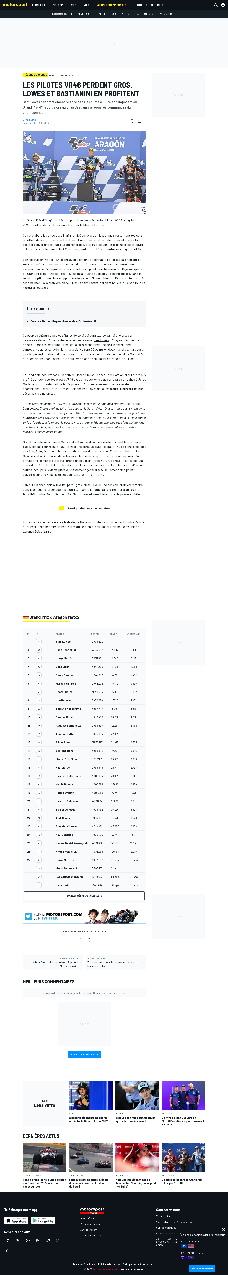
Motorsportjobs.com (91, 1223)
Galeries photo (144, 13)
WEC (86, 5)
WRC (73, 5)
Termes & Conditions (84, 1264)
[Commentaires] (140, 121)
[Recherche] (215, 5)
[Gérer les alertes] (89, 939)
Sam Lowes (101, 340)
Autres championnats (111, 5)
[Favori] (131, 121)
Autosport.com (88, 1229)
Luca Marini (63, 235)
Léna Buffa (29, 120)
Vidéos (125, 13)
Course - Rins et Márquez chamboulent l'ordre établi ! (63, 321)
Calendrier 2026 (107, 13)
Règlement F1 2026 (81, 13)
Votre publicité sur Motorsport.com (175, 1221)
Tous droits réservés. (131, 1269)
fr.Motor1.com (87, 1218)
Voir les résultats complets (84, 895)
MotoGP (58, 5)
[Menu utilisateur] (223, 5)
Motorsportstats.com (92, 1235)
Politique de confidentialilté (137, 1264)
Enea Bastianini (116, 375)
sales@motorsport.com (169, 1233)
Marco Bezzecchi (56, 260)
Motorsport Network (105, 1269)
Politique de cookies (109, 1264)
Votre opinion (163, 1216)
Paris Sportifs (167, 13)
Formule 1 (38, 5)
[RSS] (7, 1250)
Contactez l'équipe (166, 1227)
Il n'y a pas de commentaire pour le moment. (84, 993)
